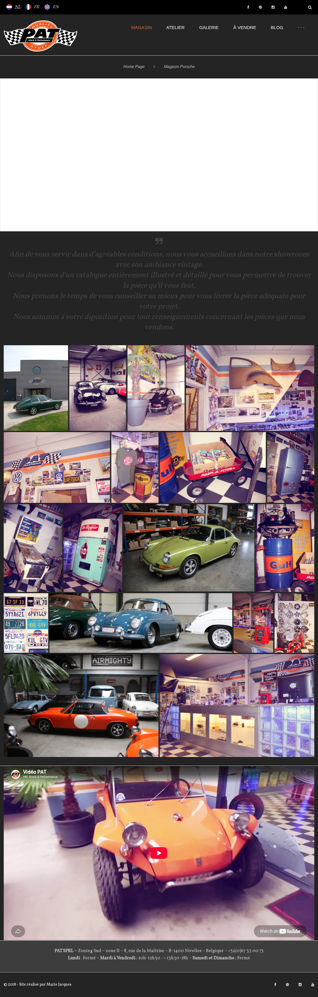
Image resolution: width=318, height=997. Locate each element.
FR (36, 7)
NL (17, 7)
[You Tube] (285, 7)
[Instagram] (273, 7)
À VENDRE (244, 27)
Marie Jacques (58, 984)
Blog (277, 27)
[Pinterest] (260, 7)
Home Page (134, 67)
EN (56, 7)
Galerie (209, 27)
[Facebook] (248, 7)
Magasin (141, 27)
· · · (301, 27)
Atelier (175, 27)
